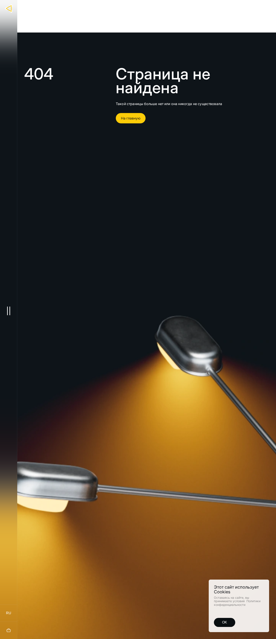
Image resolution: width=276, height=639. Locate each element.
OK (224, 622)
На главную (130, 118)
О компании (199, 6)
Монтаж (181, 6)
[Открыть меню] (8, 310)
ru (8, 613)
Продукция (139, 6)
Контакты (235, 6)
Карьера (218, 6)
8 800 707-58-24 (255, 6)
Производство (161, 6)
